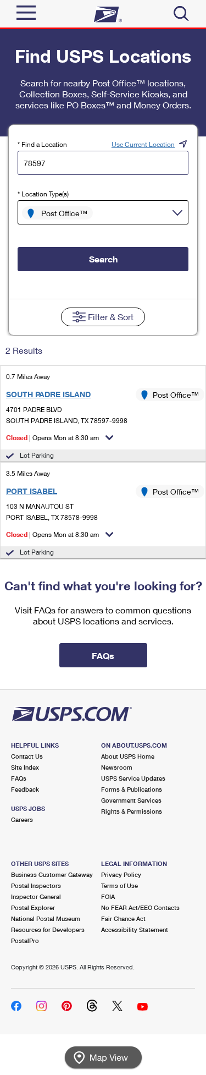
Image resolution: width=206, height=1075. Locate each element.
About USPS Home (127, 756)
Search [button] (103, 259)
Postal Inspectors (36, 885)
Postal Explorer (33, 907)
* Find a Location (42, 144)
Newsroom (116, 767)
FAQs (18, 778)
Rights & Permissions (131, 811)
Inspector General (36, 896)
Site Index (25, 767)
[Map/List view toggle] (103, 1057)
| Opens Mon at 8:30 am (52, 438)
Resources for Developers (48, 929)
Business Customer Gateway (52, 874)
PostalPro (25, 940)
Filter (110, 316)
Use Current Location (143, 144)
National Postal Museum (45, 918)
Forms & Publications (131, 789)
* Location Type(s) (43, 194)
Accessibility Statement (134, 929)
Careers (22, 819)
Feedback (25, 789)
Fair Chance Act (123, 918)
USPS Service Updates (133, 778)
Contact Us (27, 756)
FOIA (108, 896)
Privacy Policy (121, 874)
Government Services (131, 800)
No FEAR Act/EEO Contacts (140, 907)
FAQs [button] (103, 655)
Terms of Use (119, 885)
